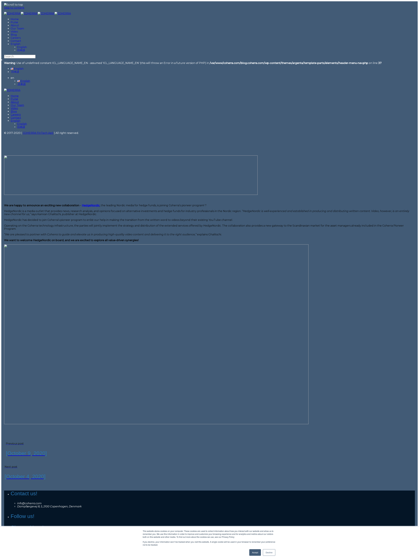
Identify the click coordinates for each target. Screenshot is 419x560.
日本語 (21, 50)
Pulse (14, 22)
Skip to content (14, 7)
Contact (16, 40)
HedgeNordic (91, 205)
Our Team (17, 28)
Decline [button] (269, 552)
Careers (16, 37)
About (15, 25)
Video (14, 31)
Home (15, 19)
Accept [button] (255, 552)
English (15, 44)
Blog (14, 34)
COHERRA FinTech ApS (38, 133)
